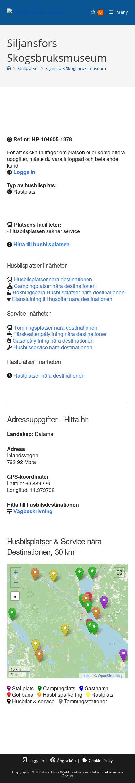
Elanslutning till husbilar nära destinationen (62, 299)
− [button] (16, 582)
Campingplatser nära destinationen (55, 286)
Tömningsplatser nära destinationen (55, 327)
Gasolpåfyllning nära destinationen (53, 340)
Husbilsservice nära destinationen (52, 347)
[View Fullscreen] (119, 572)
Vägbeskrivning (33, 511)
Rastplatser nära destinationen (49, 375)
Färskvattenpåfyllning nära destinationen (60, 334)
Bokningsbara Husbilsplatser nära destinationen (69, 292)
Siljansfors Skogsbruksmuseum (75, 68)
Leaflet (86, 675)
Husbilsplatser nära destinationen (53, 279)
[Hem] (9, 68)
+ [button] (16, 572)
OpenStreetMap (110, 675)
